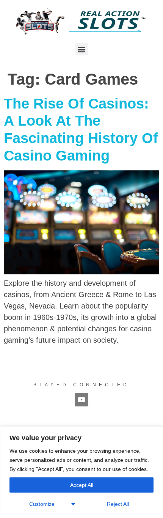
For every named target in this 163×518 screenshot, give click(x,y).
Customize (42, 504)
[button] (81, 49)
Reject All (118, 504)
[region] (81, 472)
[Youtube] (81, 399)
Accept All (81, 485)
